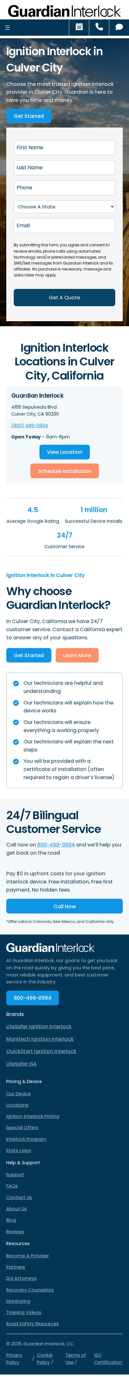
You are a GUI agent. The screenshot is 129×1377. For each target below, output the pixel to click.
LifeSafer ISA (21, 1063)
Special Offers (22, 1127)
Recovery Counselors (30, 1290)
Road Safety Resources (32, 1324)
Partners (15, 1267)
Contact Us (19, 1197)
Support (15, 1174)
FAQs (12, 1186)
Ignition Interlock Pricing (32, 1116)
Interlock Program (26, 1139)
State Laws (18, 1150)
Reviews (15, 1231)
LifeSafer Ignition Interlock (38, 1026)
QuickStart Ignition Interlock (41, 1051)
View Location (64, 452)
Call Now (65, 906)
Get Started (29, 116)
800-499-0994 (56, 844)
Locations (17, 1105)
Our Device (18, 1094)
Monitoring (18, 1301)
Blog (11, 1220)
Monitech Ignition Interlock (40, 1039)
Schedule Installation (64, 471)
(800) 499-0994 (29, 425)
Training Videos (23, 1312)
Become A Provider (27, 1256)
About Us (16, 1209)
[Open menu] (7, 27)
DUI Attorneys (21, 1278)
